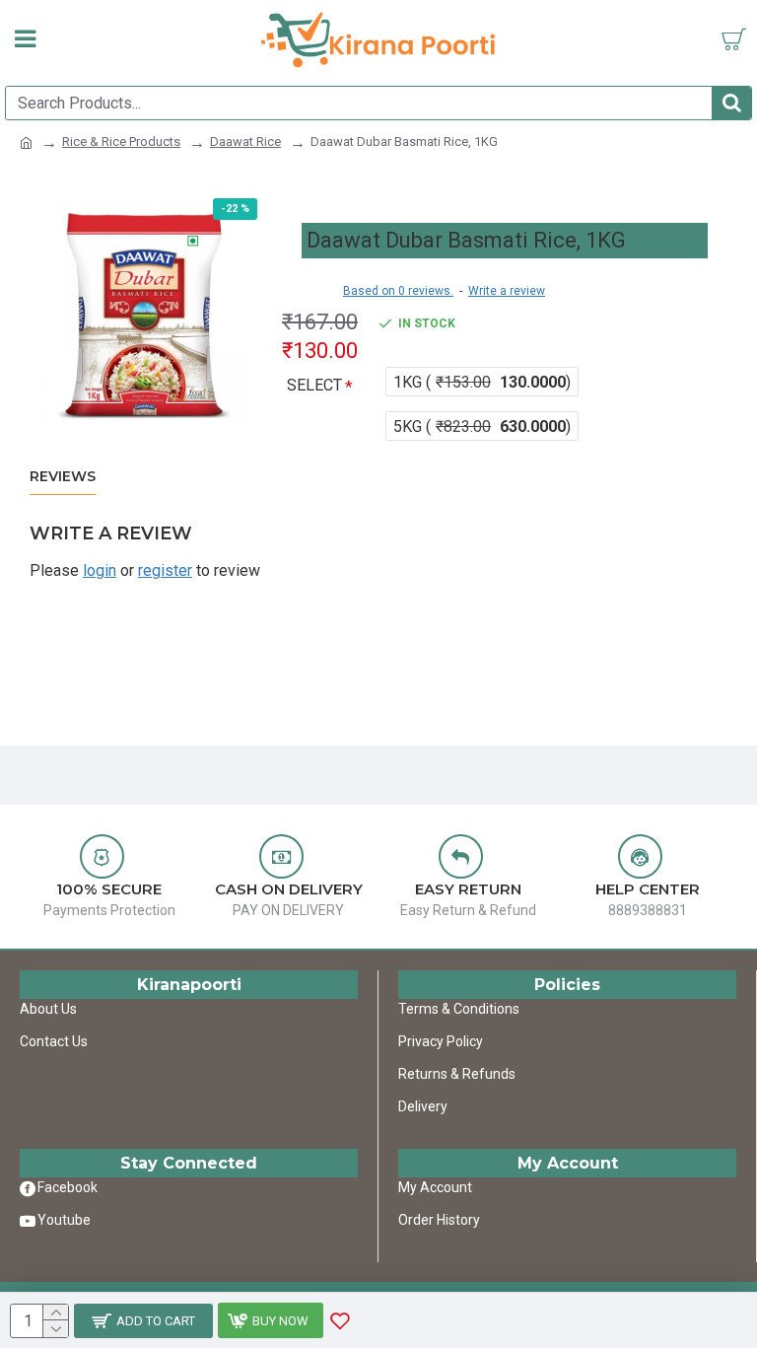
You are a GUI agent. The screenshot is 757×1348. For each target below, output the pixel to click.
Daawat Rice (245, 141)
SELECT (314, 385)
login (99, 570)
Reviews (63, 476)
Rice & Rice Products (121, 141)
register (165, 570)
